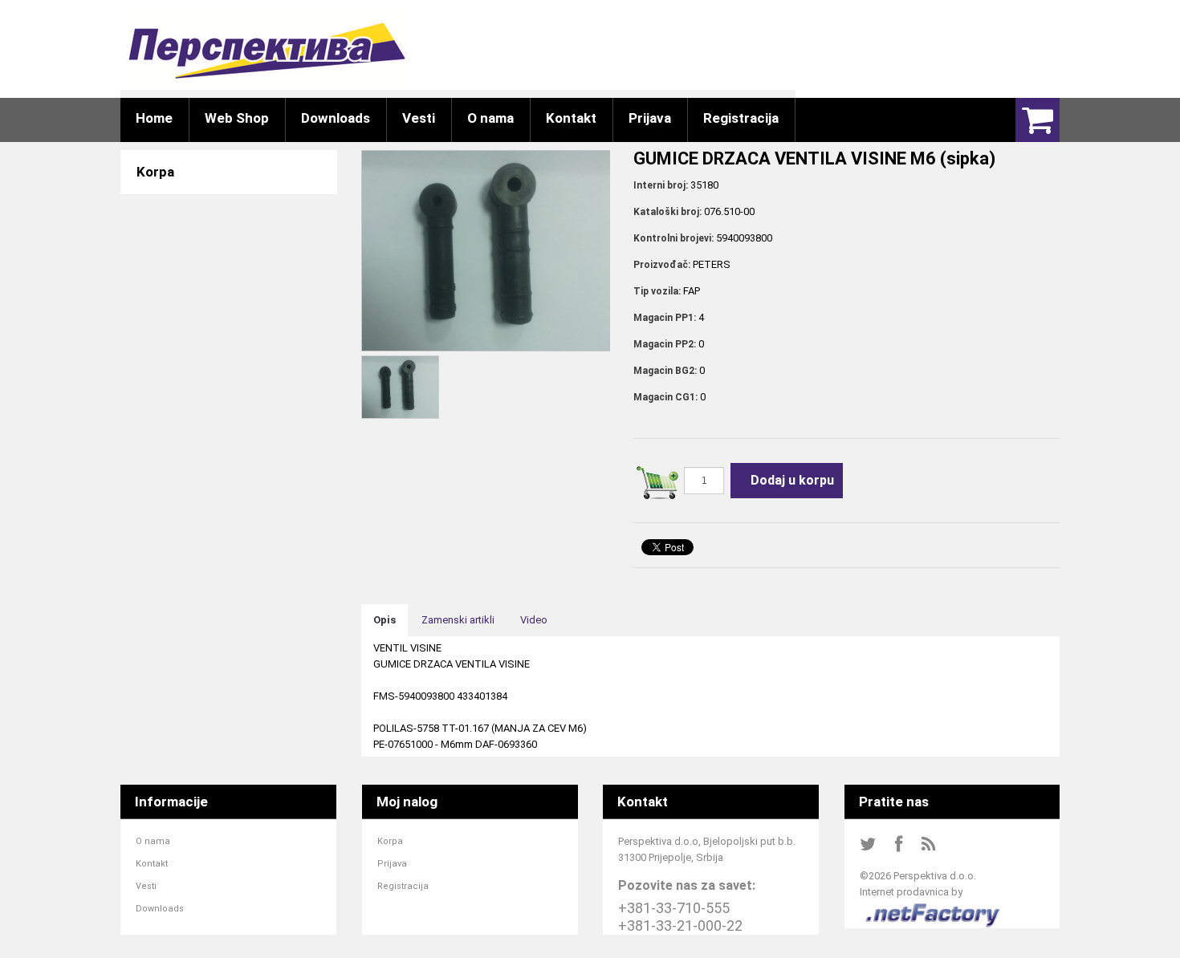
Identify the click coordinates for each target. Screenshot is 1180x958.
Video (533, 620)
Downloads (160, 908)
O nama (153, 841)
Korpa (390, 841)
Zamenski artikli (457, 620)
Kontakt (152, 864)
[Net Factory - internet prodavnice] (933, 908)
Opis (384, 620)
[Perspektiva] (266, 50)
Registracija (403, 886)
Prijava (392, 864)
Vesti (146, 886)
